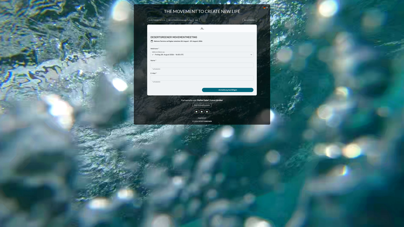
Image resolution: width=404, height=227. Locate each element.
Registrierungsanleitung (180, 20)
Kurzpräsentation (157, 20)
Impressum (202, 118)
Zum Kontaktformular (202, 105)
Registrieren (249, 20)
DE (267, 8)
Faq (196, 20)
